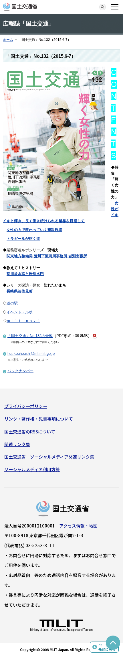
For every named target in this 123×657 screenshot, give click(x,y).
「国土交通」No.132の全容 (30, 336)
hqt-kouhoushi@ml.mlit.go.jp (31, 353)
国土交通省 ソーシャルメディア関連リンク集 (49, 457)
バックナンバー (20, 371)
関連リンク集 (17, 444)
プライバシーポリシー (25, 406)
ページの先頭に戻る (107, 647)
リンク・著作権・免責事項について (38, 419)
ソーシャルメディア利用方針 (32, 469)
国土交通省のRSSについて (29, 432)
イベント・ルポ (20, 312)
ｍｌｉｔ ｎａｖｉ (23, 320)
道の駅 (12, 303)
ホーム (8, 40)
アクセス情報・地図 (78, 526)
